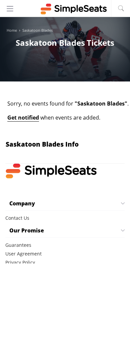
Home (12, 30)
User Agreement (23, 253)
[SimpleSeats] (65, 9)
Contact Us (17, 218)
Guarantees (18, 245)
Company (22, 203)
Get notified (23, 117)
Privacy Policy (20, 262)
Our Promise (26, 230)
